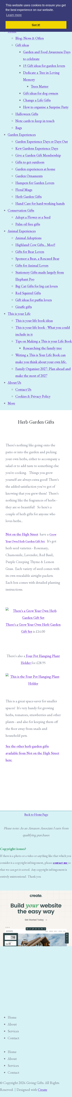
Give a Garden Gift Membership (38, 155)
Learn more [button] (14, 15)
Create (42, 1089)
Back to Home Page (36, 815)
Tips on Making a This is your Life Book (43, 341)
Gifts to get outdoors (29, 162)
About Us (14, 382)
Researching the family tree (42, 348)
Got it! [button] (36, 24)
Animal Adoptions (28, 238)
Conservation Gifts (21, 210)
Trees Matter (39, 86)
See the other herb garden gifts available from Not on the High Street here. (32, 753)
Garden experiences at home (35, 169)
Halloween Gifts (26, 114)
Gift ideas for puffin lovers (33, 300)
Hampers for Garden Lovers (34, 183)
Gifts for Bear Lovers (29, 251)
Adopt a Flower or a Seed (32, 217)
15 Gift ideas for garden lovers (44, 66)
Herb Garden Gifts (28, 196)
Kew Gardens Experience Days (36, 148)
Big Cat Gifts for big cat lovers (36, 286)
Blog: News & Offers (29, 38)
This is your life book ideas (34, 320)
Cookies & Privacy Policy (32, 396)
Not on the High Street (22, 534)
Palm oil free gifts (27, 224)
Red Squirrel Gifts (28, 293)
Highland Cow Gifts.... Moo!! (35, 245)
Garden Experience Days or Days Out (41, 141)
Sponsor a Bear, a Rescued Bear (37, 258)
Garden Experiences (22, 134)
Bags (18, 128)
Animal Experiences (22, 231)
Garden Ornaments (29, 176)
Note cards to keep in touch (35, 121)
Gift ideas (22, 45)
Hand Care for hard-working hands (40, 203)
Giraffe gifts (23, 307)
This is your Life (19, 313)
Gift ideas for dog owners (40, 93)
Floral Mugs (23, 189)
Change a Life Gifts (37, 100)
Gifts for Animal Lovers (31, 265)
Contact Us (23, 389)
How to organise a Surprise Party (46, 107)
